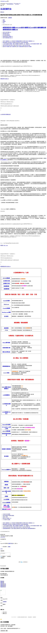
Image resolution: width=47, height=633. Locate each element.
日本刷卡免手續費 (6, 514)
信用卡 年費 (5, 516)
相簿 (4, 19)
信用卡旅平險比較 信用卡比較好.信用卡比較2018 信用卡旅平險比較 (16, 45)
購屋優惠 (2, 582)
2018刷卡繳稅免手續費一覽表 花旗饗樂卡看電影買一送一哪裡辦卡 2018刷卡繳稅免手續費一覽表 (22, 43)
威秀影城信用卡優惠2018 (8, 36)
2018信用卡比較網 (6, 519)
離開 (6, 630)
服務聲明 (34, 617)
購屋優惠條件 (3, 586)
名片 (4, 22)
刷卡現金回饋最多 (6, 35)
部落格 (4, 21)
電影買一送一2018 (4, 245)
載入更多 (2, 550)
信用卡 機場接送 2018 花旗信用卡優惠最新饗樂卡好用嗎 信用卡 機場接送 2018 (18, 41)
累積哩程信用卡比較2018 (5, 266)
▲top (1, 548)
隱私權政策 (30, 617)
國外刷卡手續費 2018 (7, 518)
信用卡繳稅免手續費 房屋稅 (8, 515)
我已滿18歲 (3, 630)
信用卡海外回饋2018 (7, 32)
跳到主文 (2, 12)
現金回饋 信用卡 (6, 33)
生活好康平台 (5, 9)
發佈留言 (2, 557)
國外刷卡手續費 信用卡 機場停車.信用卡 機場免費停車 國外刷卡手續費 (17, 46)
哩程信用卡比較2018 (4, 78)
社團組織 (10, 17)
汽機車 (9, 546)
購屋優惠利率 (3, 584)
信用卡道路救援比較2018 (8, 37)
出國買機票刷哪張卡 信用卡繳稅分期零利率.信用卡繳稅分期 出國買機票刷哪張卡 (19, 528)
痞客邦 (9, 543)
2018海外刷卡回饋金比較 (5, 114)
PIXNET (15, 617)
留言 (12, 543)
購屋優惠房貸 (3, 585)
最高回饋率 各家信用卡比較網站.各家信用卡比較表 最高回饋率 (15, 42)
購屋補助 (2, 581)
